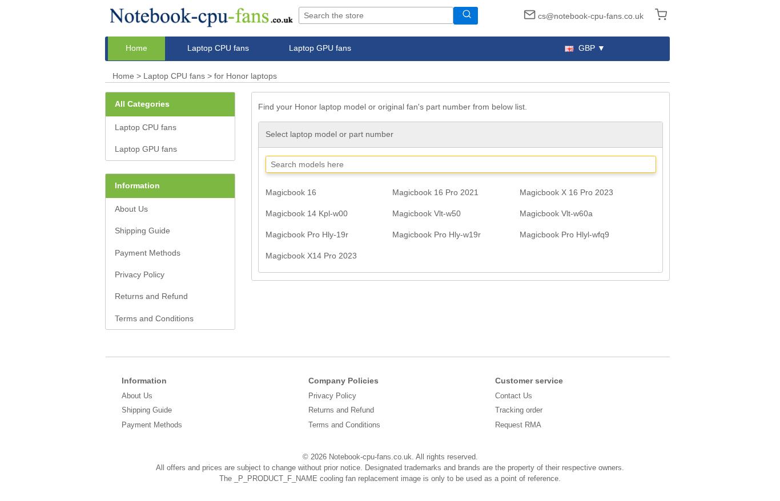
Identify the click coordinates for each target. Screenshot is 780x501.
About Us (131, 208)
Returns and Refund (151, 296)
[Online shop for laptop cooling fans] (201, 14)
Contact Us (513, 395)
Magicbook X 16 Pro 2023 (566, 192)
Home (136, 47)
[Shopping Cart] (658, 16)
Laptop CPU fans (218, 47)
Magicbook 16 (291, 192)
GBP (586, 47)
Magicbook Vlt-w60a (556, 213)
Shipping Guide (142, 230)
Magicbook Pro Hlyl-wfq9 (564, 234)
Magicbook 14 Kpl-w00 (307, 213)
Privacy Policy (139, 274)
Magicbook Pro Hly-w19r (436, 234)
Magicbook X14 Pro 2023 (311, 255)
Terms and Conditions (154, 318)
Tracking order (518, 410)
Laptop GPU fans (320, 47)
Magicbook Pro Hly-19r (307, 234)
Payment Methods (147, 252)
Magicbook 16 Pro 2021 (435, 192)
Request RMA (518, 425)
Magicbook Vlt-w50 (426, 213)
